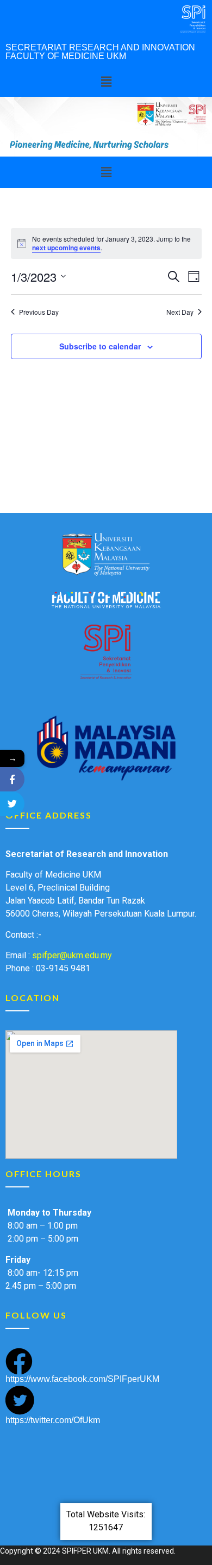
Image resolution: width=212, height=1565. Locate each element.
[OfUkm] (12, 803)
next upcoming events (66, 247)
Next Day (180, 312)
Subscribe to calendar (100, 346)
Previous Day (39, 312)
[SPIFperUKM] (12, 779)
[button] (106, 82)
